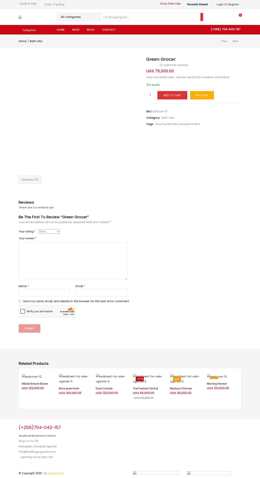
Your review (27, 238)
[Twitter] (33, 464)
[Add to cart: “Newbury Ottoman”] (198, 379)
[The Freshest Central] (148, 379)
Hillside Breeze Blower (35, 383)
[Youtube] (44, 464)
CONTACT (109, 30)
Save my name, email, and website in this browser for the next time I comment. (76, 301)
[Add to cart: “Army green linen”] (87, 379)
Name (24, 286)
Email (80, 286)
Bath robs (36, 41)
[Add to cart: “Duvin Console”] (124, 379)
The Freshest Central (145, 388)
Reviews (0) (30, 180)
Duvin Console (104, 388)
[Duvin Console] (111, 379)
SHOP (75, 30)
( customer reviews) (174, 65)
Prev (224, 41)
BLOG (90, 30)
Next (235, 41)
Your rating (27, 231)
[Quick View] (50, 385)
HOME (61, 30)
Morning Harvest (217, 383)
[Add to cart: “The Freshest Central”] (161, 379)
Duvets (160, 124)
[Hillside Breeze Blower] (31, 376)
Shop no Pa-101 (28, 441)
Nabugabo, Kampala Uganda (38, 446)
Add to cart (172, 95)
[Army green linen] (74, 379)
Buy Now (202, 95)
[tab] (30, 179)
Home (23, 41)
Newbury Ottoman (181, 388)
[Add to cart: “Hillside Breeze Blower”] (50, 379)
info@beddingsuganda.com (37, 452)
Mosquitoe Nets (189, 124)
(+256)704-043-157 (40, 427)
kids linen (172, 124)
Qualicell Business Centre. (38, 436)
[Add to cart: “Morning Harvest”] (235, 379)
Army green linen (69, 388)
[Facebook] (23, 464)
